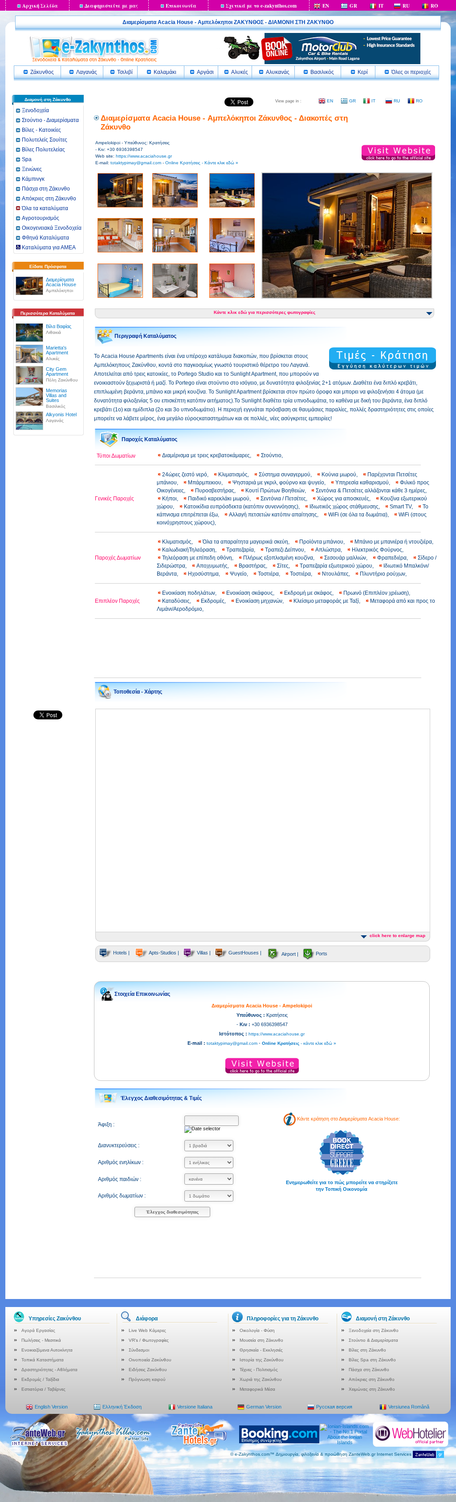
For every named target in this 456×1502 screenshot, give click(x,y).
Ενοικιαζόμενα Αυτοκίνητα (47, 1350)
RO (434, 5)
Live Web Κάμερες (147, 1330)
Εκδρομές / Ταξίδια (40, 1379)
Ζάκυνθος (42, 72)
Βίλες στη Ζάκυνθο (367, 1350)
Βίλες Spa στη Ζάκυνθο (372, 1359)
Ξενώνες (32, 169)
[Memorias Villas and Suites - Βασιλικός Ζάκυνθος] (29, 395)
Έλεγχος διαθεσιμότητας (172, 1212)
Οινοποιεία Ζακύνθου (150, 1359)
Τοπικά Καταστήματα (42, 1359)
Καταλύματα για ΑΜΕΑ (48, 247)
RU (406, 5)
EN (325, 5)
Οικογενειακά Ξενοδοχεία (51, 228)
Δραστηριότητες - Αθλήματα (49, 1369)
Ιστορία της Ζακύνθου (261, 1359)
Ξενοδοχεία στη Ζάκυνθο (374, 1330)
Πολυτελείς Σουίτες (44, 140)
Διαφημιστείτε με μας (111, 5)
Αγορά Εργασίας (38, 1330)
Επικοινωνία (181, 5)
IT (381, 5)
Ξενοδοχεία (35, 110)
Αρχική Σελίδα (40, 5)
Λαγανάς (86, 72)
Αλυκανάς (277, 72)
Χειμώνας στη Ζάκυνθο (372, 1389)
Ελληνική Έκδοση (122, 1406)
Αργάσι (205, 72)
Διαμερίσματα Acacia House (61, 282)
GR (353, 5)
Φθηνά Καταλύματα (45, 238)
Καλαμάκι (165, 72)
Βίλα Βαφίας (58, 326)
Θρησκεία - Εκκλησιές (261, 1350)
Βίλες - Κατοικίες (41, 130)
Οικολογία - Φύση (257, 1330)
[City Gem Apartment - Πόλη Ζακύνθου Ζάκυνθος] (29, 373)
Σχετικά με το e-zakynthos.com (261, 5)
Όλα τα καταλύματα (45, 208)
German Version (263, 1406)
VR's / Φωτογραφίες (149, 1340)
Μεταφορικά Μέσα (257, 1389)
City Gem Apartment (57, 371)
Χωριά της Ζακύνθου (260, 1379)
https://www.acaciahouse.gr (144, 156)
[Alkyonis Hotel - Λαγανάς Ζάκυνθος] (29, 419)
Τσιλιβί (125, 72)
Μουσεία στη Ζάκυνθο (261, 1340)
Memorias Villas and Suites (56, 395)
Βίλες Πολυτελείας (43, 149)
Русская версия (334, 1406)
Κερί (363, 72)
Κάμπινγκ (33, 179)
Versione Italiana (194, 1406)
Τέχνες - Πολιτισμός (259, 1369)
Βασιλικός (322, 72)
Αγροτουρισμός (40, 218)
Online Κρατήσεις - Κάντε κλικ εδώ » (201, 162)
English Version (51, 1406)
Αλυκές (239, 72)
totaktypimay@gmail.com (135, 162)
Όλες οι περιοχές (411, 72)
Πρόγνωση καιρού (147, 1379)
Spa (27, 159)
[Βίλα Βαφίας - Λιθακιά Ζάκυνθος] (29, 330)
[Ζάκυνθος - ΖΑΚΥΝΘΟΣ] (93, 61)
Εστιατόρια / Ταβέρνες (43, 1389)
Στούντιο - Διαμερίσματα (50, 120)
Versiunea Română (408, 1406)
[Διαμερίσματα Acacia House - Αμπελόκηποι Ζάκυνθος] (29, 284)
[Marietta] (29, 352)
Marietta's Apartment (57, 350)
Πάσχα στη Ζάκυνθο (46, 189)
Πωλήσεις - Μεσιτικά (41, 1340)
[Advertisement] (47, 576)
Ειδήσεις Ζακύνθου (148, 1369)
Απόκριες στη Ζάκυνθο (49, 198)
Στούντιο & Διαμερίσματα (373, 1340)
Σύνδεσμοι (139, 1350)
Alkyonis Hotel (61, 414)
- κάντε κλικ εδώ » (299, 1043)
